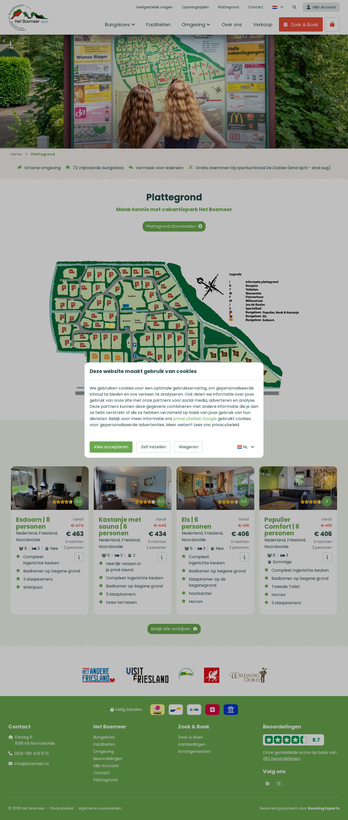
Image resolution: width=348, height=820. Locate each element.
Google (209, 419)
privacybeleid (186, 419)
